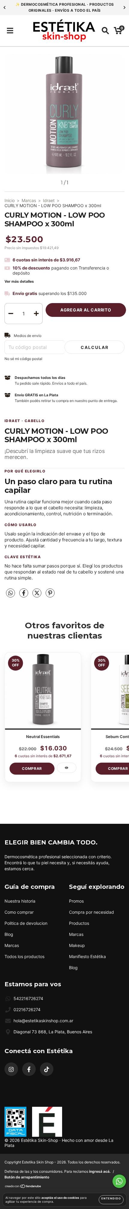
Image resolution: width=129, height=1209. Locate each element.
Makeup (77, 945)
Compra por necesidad (91, 912)
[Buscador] (105, 30)
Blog (8, 934)
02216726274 (27, 1009)
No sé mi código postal (23, 358)
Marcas (29, 200)
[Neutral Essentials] (66, 768)
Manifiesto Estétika (87, 956)
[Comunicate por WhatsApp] (119, 1181)
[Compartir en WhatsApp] (10, 593)
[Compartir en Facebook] (24, 595)
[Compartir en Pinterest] (50, 595)
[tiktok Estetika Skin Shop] (46, 1069)
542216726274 (28, 998)
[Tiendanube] (23, 1187)
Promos (76, 901)
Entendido (111, 1198)
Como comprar (19, 912)
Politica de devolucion (25, 923)
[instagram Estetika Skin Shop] (11, 1069)
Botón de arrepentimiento (26, 1177)
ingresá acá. (100, 1171)
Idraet (49, 200)
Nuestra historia (19, 901)
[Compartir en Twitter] (37, 595)
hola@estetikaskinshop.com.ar (43, 1020)
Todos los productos (24, 956)
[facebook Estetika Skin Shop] (29, 1069)
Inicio (9, 200)
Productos (79, 923)
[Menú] (10, 30)
